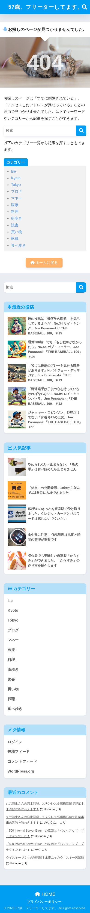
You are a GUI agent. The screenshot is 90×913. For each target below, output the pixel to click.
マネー (16, 198)
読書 (14, 225)
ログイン (15, 742)
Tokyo (16, 185)
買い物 (16, 232)
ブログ (16, 191)
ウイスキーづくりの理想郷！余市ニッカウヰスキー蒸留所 (45, 857)
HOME (47, 894)
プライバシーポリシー (44, 902)
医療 (14, 205)
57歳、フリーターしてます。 (45, 7)
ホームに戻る (46, 263)
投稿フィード (19, 751)
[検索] (81, 131)
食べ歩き (18, 245)
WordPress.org (21, 771)
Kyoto (16, 178)
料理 (14, 212)
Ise (13, 171)
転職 (14, 238)
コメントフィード (22, 761)
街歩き (16, 218)
